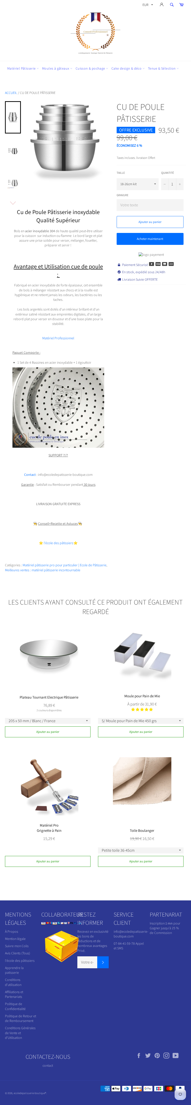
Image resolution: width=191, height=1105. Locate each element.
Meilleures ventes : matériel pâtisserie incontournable (42, 570)
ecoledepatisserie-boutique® (30, 1093)
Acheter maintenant (150, 239)
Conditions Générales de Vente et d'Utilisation (20, 1033)
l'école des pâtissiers (20, 960)
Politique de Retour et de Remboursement (20, 1018)
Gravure (122, 195)
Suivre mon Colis (17, 946)
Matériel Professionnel (58, 338)
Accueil (11, 92)
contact (48, 1065)
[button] (142, 709)
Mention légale (15, 938)
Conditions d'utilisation (13, 982)
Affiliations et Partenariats (14, 994)
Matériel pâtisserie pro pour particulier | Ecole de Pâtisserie (64, 565)
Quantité (167, 173)
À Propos (11, 931)
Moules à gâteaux (56, 68)
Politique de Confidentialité (15, 1006)
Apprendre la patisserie (14, 970)
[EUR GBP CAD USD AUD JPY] (147, 5)
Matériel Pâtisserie (22, 68)
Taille (121, 173)
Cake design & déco (127, 68)
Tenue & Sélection (162, 68)
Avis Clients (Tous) (17, 953)
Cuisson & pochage (91, 68)
